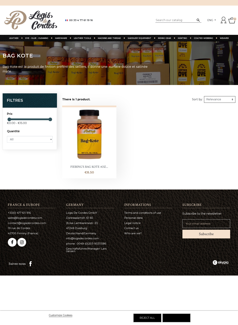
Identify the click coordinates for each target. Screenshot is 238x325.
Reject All (147, 317)
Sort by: (197, 99)
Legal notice (132, 223)
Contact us (131, 228)
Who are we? (133, 233)
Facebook (30, 263)
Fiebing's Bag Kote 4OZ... (89, 167)
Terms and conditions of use (142, 212)
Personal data (133, 217)
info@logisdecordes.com (82, 238)
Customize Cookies (60, 315)
